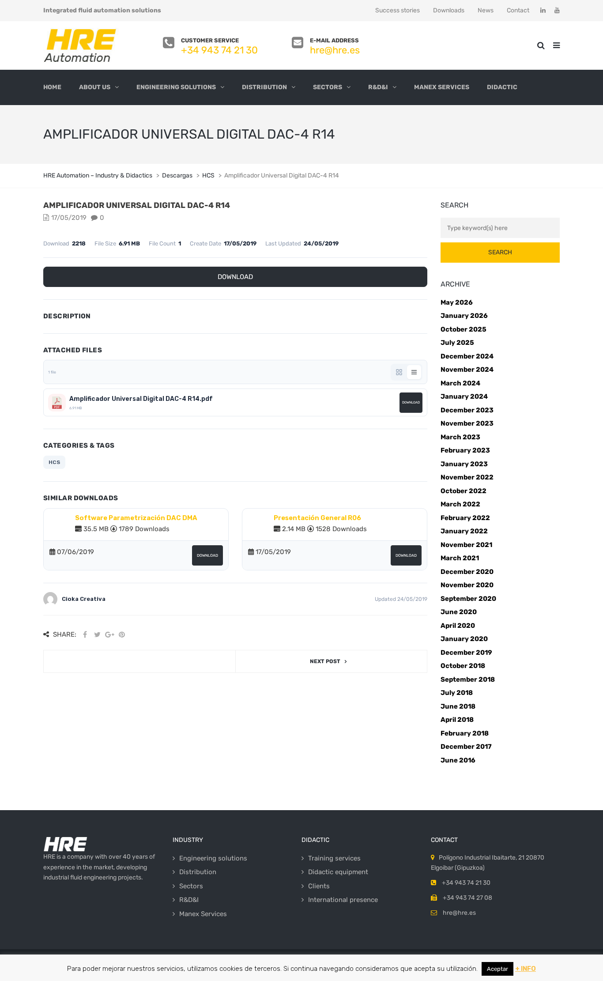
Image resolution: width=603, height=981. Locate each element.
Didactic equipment (338, 872)
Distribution (264, 87)
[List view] (414, 372)
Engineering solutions (176, 87)
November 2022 (467, 477)
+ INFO (525, 969)
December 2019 (466, 653)
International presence (343, 900)
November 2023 (467, 423)
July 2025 (457, 343)
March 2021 (460, 558)
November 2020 (467, 585)
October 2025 (463, 329)
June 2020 (459, 612)
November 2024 (467, 370)
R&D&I (378, 87)
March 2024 (460, 383)
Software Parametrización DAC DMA (136, 518)
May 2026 (457, 302)
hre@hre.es (335, 50)
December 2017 (466, 747)
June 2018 (458, 706)
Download (235, 277)
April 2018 (457, 720)
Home (52, 87)
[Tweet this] (97, 635)
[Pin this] (121, 635)
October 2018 (463, 666)
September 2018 (468, 679)
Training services (334, 858)
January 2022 (464, 531)
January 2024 (464, 396)
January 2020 (464, 639)
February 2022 (465, 518)
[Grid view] (399, 372)
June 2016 (458, 760)
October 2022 (463, 491)
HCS (54, 462)
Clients (319, 886)
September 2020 (468, 599)
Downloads (448, 10)
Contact (518, 10)
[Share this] (84, 635)
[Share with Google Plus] (109, 635)
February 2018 (465, 733)
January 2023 (464, 464)
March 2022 (460, 504)
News (486, 10)
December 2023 (467, 410)
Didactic (502, 87)
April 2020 (458, 626)
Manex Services (441, 87)
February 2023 (465, 450)
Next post (325, 661)
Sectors (327, 87)
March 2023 (460, 437)
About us (94, 87)
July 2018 (457, 693)
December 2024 (467, 356)
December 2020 (467, 572)
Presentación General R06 (317, 518)
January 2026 (464, 316)
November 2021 (466, 545)
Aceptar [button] (497, 969)
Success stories (397, 10)
